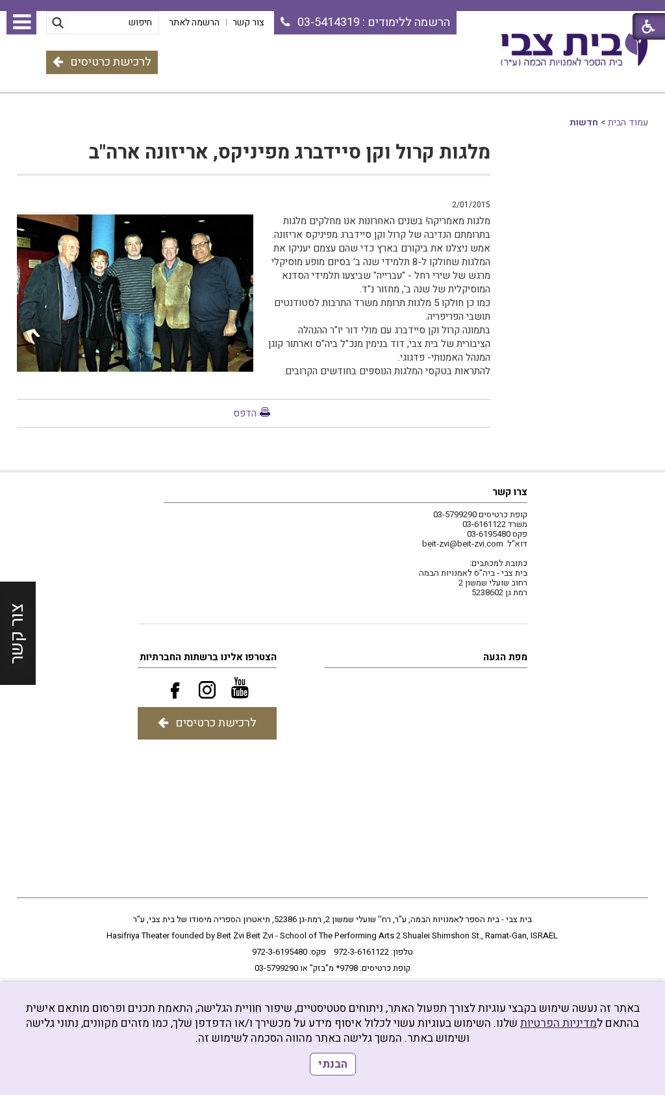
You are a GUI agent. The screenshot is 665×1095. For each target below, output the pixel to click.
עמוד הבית (628, 122)
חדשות (584, 122)
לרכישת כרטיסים (110, 62)
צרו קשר (509, 492)
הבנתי (332, 1064)
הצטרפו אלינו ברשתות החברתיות (208, 657)
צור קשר (17, 633)
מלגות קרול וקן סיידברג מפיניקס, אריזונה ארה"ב (289, 152)
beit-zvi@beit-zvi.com (462, 543)
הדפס (245, 413)
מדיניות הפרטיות (558, 1023)
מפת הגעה (505, 657)
